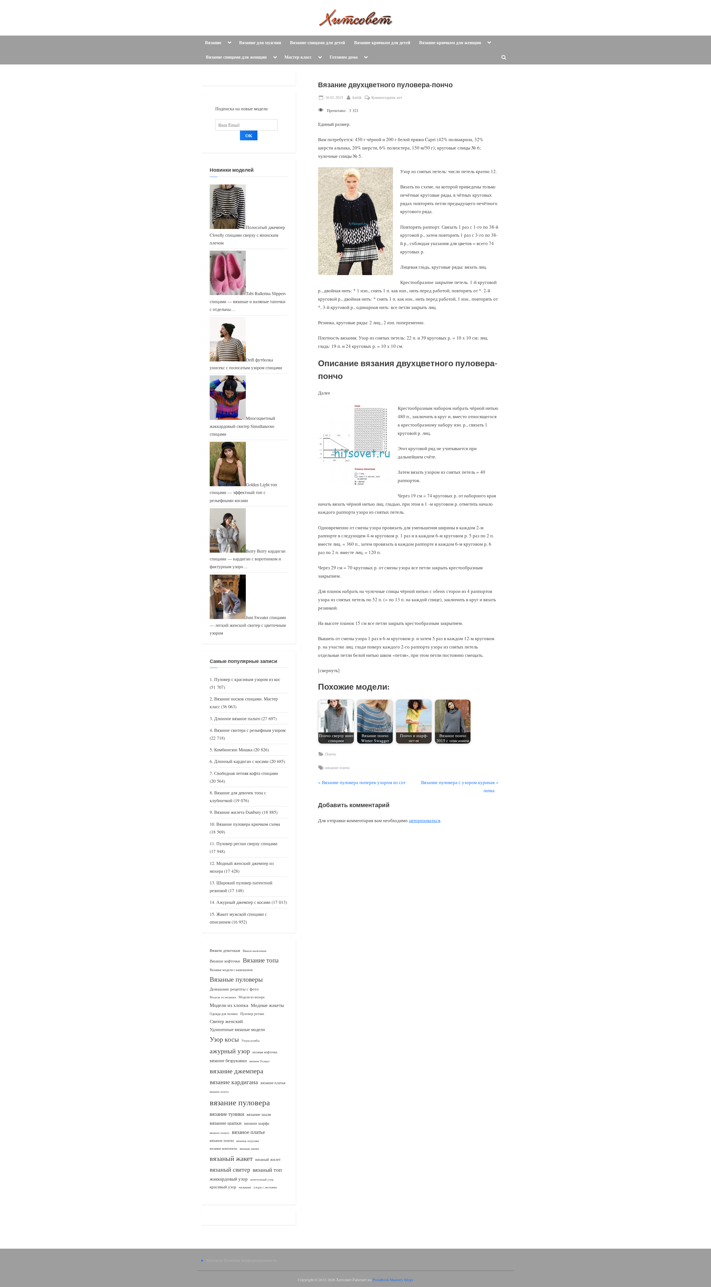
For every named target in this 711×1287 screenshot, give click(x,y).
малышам (245, 1187)
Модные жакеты (267, 1005)
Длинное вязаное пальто (237, 718)
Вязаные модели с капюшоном (231, 969)
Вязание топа (261, 960)
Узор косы (224, 1039)
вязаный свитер (230, 1169)
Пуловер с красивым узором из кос (247, 679)
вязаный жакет (231, 1158)
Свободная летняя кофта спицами (246, 773)
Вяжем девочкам (225, 950)
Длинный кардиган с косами (241, 761)
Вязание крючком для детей (382, 42)
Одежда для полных (224, 1013)
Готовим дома (344, 57)
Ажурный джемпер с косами (243, 902)
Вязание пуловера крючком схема (248, 824)
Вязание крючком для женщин (450, 42)
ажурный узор (230, 1050)
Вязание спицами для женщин (236, 57)
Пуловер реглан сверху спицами (246, 843)
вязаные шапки (249, 1149)
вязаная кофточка (264, 1052)
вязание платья (273, 1082)
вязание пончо (337, 767)
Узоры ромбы (250, 1040)
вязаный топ (267, 1169)
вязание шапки (226, 1122)
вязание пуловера (240, 1102)
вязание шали (259, 1114)
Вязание (213, 42)
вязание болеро (259, 1061)
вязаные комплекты (223, 1148)
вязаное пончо (222, 1140)
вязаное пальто (219, 1133)
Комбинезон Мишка (233, 750)
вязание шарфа (256, 1123)
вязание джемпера (236, 1070)
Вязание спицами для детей (317, 42)
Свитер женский (226, 1021)
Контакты (214, 1260)
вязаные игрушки (247, 1141)
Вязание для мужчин (260, 42)
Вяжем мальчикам (254, 951)
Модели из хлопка (229, 1005)
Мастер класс (298, 57)
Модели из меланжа (223, 997)
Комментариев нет (386, 97)
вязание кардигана (234, 1082)
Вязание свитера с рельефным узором (250, 730)
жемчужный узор (262, 1179)
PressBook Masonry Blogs (392, 1279)
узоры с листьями (265, 1187)
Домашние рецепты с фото (234, 989)
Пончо (330, 754)
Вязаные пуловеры (236, 979)
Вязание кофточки (225, 961)
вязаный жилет (268, 1159)
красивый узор (223, 1186)
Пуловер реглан (252, 1013)
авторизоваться (424, 820)
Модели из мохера (251, 997)
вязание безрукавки (228, 1060)
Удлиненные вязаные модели (237, 1029)
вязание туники (227, 1113)
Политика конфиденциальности (250, 1260)
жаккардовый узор (229, 1179)
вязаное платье (248, 1131)
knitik (357, 97)
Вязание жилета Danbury (237, 812)
